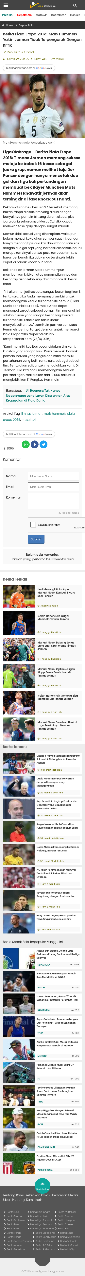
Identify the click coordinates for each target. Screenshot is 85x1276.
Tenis (40, 1033)
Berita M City (67, 1249)
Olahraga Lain (46, 1147)
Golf (40, 1124)
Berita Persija (14, 1237)
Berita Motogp (15, 1216)
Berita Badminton (16, 1220)
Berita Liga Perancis (41, 1224)
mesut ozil (29, 419)
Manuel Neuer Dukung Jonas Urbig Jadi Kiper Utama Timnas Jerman (57, 645)
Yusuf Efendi (26, 52)
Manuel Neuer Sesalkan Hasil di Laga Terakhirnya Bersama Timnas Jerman (57, 725)
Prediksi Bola (45, 1170)
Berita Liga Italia (39, 1216)
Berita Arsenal (65, 1216)
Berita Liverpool (66, 1220)
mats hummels (55, 413)
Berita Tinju (13, 1224)
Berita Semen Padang (19, 1241)
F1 (39, 1078)
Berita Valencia (68, 1241)
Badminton (58, 15)
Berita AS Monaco (46, 1249)
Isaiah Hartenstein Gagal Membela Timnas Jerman (53, 617)
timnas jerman (31, 413)
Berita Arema (14, 1245)
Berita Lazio (66, 1232)
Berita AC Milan (44, 1245)
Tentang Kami (13, 1195)
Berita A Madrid (69, 1245)
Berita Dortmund (45, 1241)
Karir (38, 1199)
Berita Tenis (13, 1228)
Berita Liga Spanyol (41, 1220)
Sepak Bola (44, 964)
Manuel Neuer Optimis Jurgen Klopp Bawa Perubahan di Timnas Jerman (56, 672)
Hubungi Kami (22, 1199)
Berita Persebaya (16, 1249)
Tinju (40, 1101)
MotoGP (41, 15)
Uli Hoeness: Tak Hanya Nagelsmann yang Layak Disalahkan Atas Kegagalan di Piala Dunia (38, 395)
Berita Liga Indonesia (42, 1228)
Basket (75, 15)
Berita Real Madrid (46, 1237)
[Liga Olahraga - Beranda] (42, 5)
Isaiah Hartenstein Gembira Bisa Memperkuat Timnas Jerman (58, 697)
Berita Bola (13, 1212)
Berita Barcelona (45, 1232)
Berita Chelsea (66, 1224)
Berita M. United (67, 1212)
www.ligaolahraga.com (47, 1271)
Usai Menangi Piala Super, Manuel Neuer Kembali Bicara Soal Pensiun (56, 592)
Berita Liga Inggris (40, 1212)
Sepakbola (24, 15)
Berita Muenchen (70, 1237)
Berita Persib (14, 1232)
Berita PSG (63, 1228)
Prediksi (7, 15)
